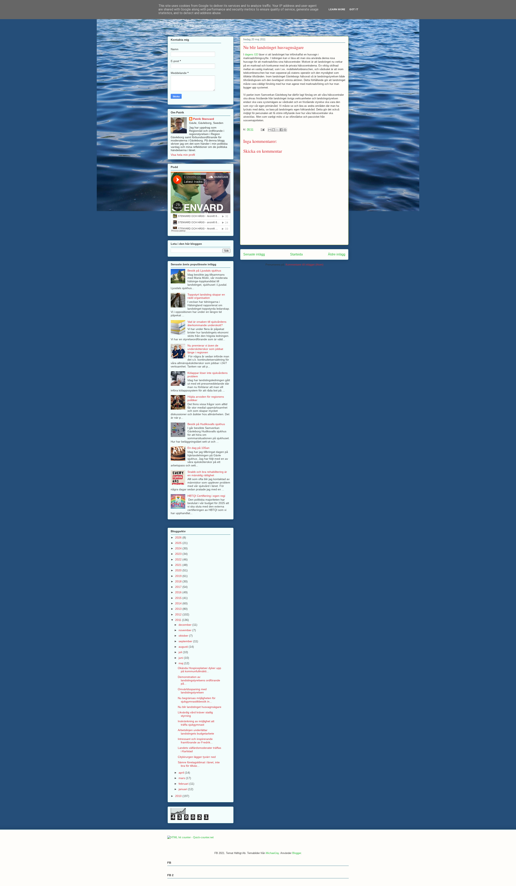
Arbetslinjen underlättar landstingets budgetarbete (196, 731)
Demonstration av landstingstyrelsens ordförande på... (199, 680)
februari (184, 783)
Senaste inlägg (254, 254)
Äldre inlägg (336, 254)
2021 (178, 564)
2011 (178, 619)
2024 (178, 548)
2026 (178, 537)
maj (181, 663)
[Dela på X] (277, 130)
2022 (178, 559)
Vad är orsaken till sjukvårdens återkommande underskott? (206, 323)
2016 (178, 592)
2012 (178, 614)
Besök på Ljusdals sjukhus (204, 270)
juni (181, 657)
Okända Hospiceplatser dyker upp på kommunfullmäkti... (199, 669)
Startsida (296, 254)
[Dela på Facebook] (281, 130)
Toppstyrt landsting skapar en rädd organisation (206, 296)
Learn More (337, 9)
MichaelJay (272, 853)
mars (182, 778)
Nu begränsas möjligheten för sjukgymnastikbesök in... (196, 699)
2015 (178, 598)
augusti (184, 646)
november (185, 630)
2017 (178, 586)
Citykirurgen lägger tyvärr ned (197, 756)
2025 (178, 543)
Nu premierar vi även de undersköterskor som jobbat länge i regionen (205, 349)
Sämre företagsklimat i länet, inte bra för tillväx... (199, 764)
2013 (178, 608)
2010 (178, 796)
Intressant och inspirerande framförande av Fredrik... (195, 740)
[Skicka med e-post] (270, 130)
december (185, 624)
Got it (353, 9)
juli (181, 652)
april (182, 772)
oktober (184, 635)
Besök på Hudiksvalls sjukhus (206, 424)
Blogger (296, 853)
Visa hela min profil (183, 154)
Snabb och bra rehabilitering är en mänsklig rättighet (207, 473)
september (186, 641)
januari (183, 789)
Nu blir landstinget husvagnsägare (199, 707)
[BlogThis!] (274, 130)
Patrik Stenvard (203, 118)
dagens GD (251, 54)
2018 (178, 581)
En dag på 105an (198, 447)
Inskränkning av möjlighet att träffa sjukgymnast (196, 723)
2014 (178, 603)
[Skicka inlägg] (262, 129)
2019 (178, 576)
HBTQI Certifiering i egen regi (206, 495)
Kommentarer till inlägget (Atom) (304, 264)
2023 (178, 553)
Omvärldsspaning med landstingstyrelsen (192, 691)
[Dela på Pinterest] (285, 130)
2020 (178, 570)
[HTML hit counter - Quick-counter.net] (190, 837)
